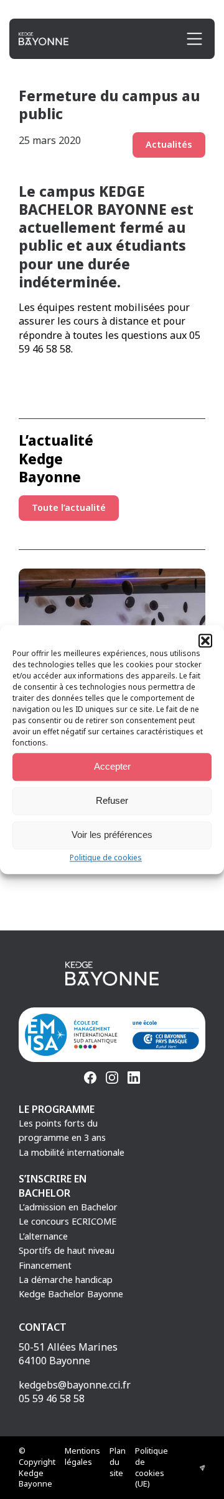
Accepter (112, 766)
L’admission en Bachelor (68, 1207)
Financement (45, 1265)
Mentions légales (82, 1456)
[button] (205, 640)
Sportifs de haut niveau (66, 1250)
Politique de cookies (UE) (151, 1467)
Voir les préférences (112, 834)
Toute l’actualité (69, 507)
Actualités (169, 144)
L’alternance (43, 1236)
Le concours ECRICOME (67, 1221)
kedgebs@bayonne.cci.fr (75, 1385)
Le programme (57, 1109)
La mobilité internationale (71, 1152)
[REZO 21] (202, 1468)
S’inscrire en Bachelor (52, 1185)
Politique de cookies (106, 857)
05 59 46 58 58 (52, 1398)
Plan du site (118, 1462)
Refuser (112, 800)
